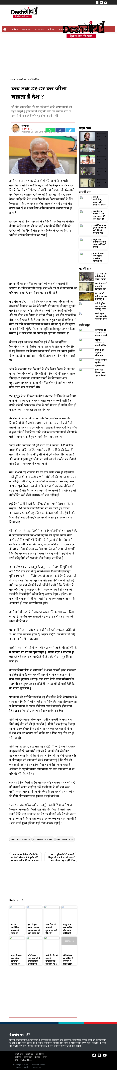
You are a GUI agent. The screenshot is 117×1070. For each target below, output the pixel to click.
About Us (89, 29)
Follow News (26, 1060)
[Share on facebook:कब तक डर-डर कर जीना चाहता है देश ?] (60, 130)
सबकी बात (63, 29)
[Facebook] (97, 2)
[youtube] (105, 2)
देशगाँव (37, 1057)
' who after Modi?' (20, 839)
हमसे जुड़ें (76, 29)
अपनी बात (14, 29)
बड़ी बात (51, 29)
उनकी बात (26, 29)
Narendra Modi (65, 839)
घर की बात (39, 29)
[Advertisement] (59, 53)
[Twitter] (101, 2)
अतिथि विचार (26, 128)
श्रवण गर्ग (25, 125)
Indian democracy (43, 839)
